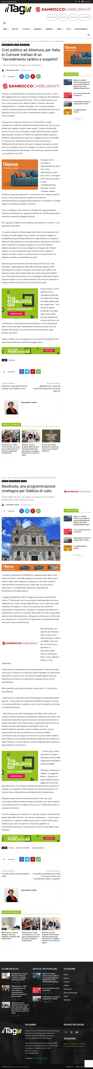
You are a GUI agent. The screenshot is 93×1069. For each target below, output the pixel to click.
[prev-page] (3, 460)
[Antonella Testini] (3, 70)
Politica (16, 45)
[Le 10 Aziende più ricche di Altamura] (68, 95)
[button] (88, 35)
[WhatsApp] (38, 76)
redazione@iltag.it (39, 1058)
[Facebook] (76, 1)
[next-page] (7, 460)
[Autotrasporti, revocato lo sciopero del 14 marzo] (68, 103)
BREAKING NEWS (7, 45)
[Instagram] (79, 1)
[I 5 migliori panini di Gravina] (68, 112)
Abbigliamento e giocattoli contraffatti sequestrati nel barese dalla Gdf (46, 388)
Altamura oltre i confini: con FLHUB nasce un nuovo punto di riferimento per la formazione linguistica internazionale (11, 449)
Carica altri (76, 119)
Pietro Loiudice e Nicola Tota (20, 1067)
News (9, 41)
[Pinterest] (32, 76)
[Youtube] (82, 1)
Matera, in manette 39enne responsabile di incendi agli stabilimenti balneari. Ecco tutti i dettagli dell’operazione (82, 84)
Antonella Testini (13, 70)
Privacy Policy (70, 1038)
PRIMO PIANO (24, 45)
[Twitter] (27, 76)
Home (4, 41)
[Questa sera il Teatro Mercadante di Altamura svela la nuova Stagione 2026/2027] (51, 436)
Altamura (12, 360)
